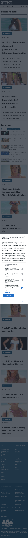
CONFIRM (8, 295)
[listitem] (14, 265)
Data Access (14, 301)
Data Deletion (5, 301)
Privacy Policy (22, 301)
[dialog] (14, 269)
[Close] (24, 237)
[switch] (22, 269)
